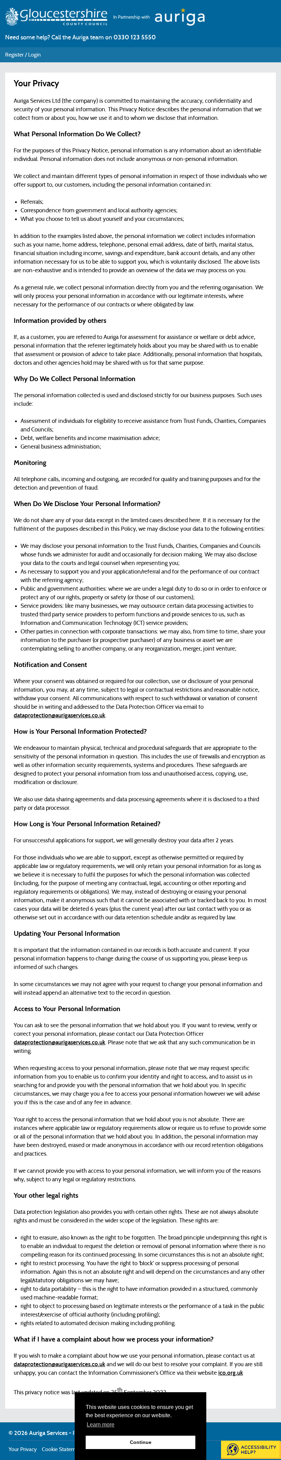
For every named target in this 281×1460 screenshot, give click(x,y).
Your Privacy (23, 1449)
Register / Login (23, 55)
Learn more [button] (100, 1424)
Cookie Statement (62, 1449)
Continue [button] (140, 1442)
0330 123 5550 (134, 38)
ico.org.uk (230, 1373)
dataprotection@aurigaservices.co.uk (59, 715)
